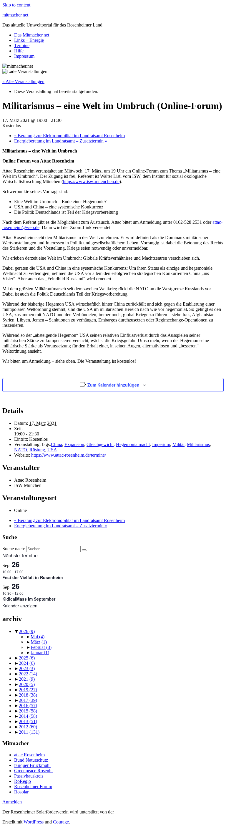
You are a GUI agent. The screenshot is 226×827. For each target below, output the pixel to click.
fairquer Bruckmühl (32, 765)
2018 (28, 694)
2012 (28, 726)
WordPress (34, 821)
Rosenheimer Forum (33, 786)
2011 (29, 732)
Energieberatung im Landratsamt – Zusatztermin (60, 140)
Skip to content (16, 4)
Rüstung (37, 449)
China (56, 444)
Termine (21, 45)
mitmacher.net (15, 14)
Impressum (24, 56)
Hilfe (19, 50)
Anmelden (12, 801)
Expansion (74, 444)
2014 (28, 716)
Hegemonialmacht (133, 444)
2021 (27, 679)
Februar (41, 647)
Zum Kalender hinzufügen (113, 385)
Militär (178, 444)
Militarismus (198, 444)
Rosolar (21, 791)
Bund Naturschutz (31, 760)
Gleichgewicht (100, 444)
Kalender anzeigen (19, 606)
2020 (27, 684)
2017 (28, 700)
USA (52, 449)
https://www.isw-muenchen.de (91, 181)
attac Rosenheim (29, 754)
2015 (28, 710)
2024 (27, 663)
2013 (28, 721)
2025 (27, 657)
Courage (61, 821)
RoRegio (22, 781)
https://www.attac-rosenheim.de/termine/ (68, 455)
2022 (28, 673)
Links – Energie (29, 40)
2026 (27, 631)
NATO (20, 449)
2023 (27, 668)
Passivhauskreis (28, 775)
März (39, 641)
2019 (28, 689)
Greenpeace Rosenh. (33, 770)
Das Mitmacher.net (31, 34)
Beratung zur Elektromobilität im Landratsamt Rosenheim (69, 135)
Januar (40, 652)
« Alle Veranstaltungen (23, 81)
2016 (28, 705)
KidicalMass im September (28, 599)
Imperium (161, 444)
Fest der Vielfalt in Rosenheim (32, 577)
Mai (37, 636)
